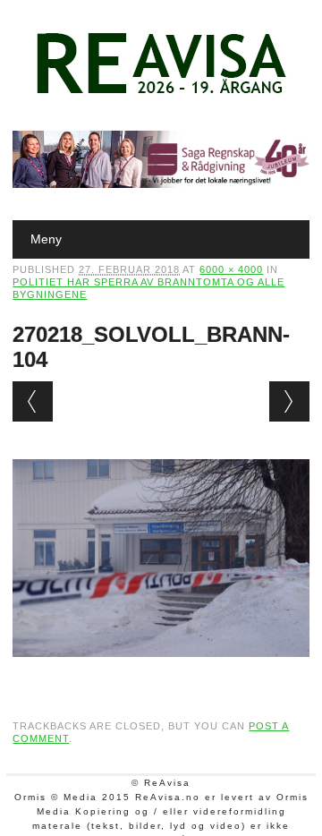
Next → (289, 401)
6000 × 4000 (231, 269)
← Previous (33, 401)
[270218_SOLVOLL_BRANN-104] (161, 674)
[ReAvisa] (161, 94)
